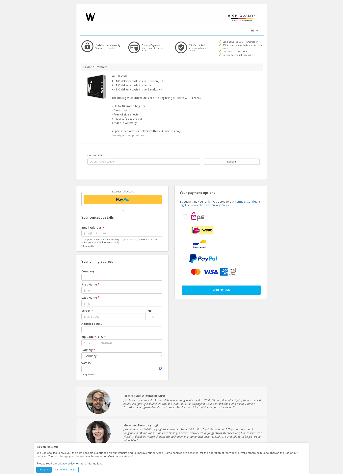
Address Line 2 (91, 324)
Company (88, 271)
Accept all (44, 469)
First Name (90, 284)
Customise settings (65, 469)
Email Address (92, 227)
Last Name (90, 297)
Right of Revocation (192, 205)
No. (150, 310)
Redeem (232, 161)
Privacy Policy (220, 205)
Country (88, 350)
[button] (254, 31)
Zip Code (88, 337)
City (102, 337)
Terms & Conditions (248, 201)
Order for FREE (221, 289)
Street (87, 310)
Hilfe (160, 368)
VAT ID (86, 363)
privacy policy (66, 463)
